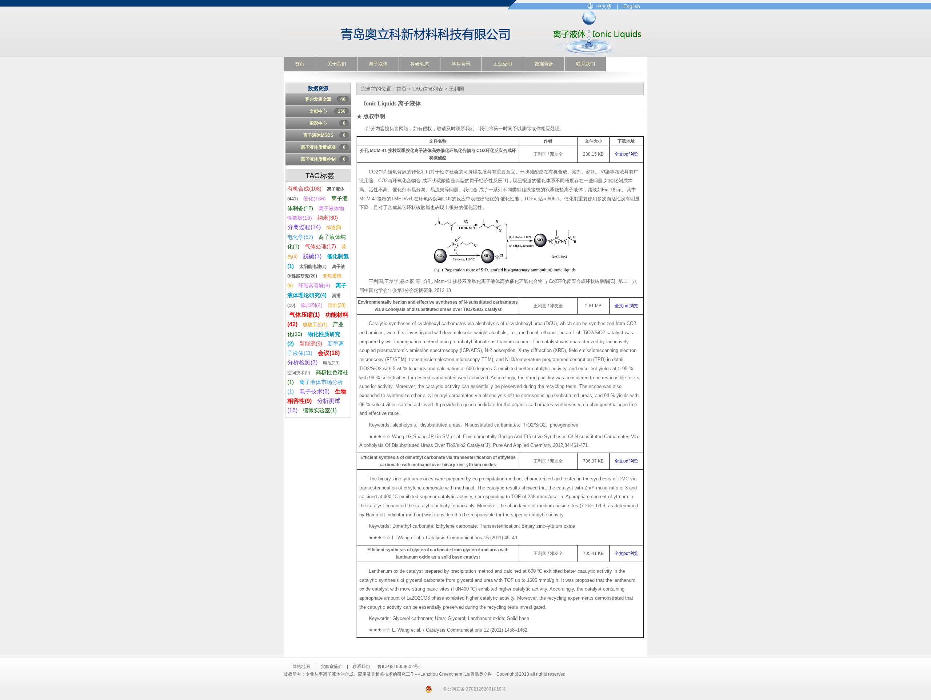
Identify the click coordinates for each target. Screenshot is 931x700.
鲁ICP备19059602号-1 (399, 666)
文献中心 (327, 111)
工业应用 (502, 64)
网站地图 (301, 666)
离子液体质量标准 (323, 147)
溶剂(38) (336, 305)
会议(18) (329, 353)
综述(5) (333, 227)
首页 (299, 64)
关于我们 (336, 64)
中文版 (604, 6)
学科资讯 (461, 64)
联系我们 (585, 64)
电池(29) (331, 362)
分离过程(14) (304, 227)
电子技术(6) (314, 391)
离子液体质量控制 (323, 159)
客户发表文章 (325, 99)
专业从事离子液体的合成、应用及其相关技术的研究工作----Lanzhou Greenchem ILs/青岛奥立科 (388, 33)
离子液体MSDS (324, 135)
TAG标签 (320, 176)
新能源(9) (310, 343)
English (631, 6)
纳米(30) (327, 218)
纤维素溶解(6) (314, 285)
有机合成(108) (304, 188)
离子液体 (378, 64)
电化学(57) (300, 237)
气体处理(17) (320, 246)
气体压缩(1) (304, 315)
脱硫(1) (312, 256)
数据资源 (544, 64)
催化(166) (314, 198)
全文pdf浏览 (626, 154)
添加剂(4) (312, 305)
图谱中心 (327, 123)
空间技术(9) (298, 372)
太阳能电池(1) (313, 266)
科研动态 (419, 64)
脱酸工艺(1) (315, 324)
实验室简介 (332, 666)
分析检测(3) (302, 362)
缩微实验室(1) (320, 410)
